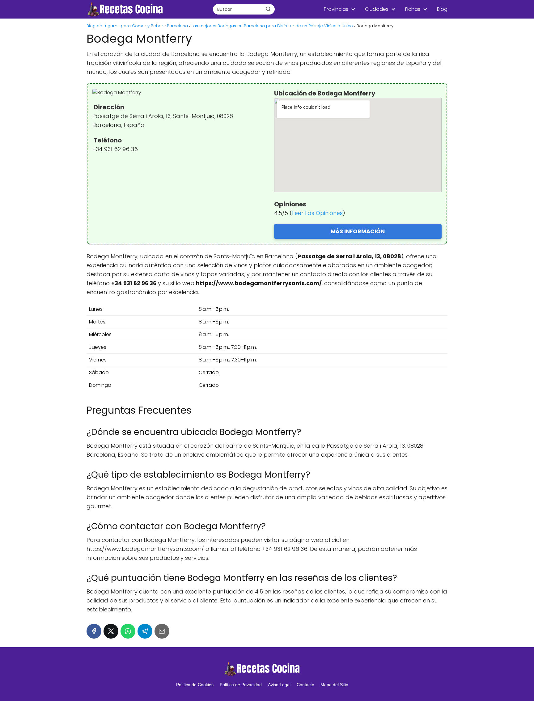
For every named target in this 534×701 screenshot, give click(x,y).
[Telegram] (145, 631)
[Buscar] (268, 9)
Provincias (336, 9)
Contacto (305, 684)
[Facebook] (94, 631)
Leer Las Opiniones (317, 213)
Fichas (412, 9)
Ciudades (376, 9)
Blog (442, 9)
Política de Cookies (195, 684)
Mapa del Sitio (334, 684)
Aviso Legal (279, 684)
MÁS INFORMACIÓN (358, 231)
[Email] (162, 631)
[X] (111, 631)
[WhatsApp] (128, 631)
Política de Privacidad (241, 684)
